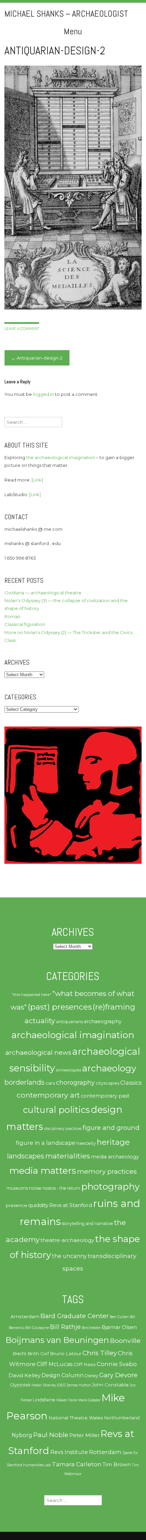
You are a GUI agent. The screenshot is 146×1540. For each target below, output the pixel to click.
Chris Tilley (100, 1353)
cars (50, 1083)
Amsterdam (25, 1316)
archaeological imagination (73, 1034)
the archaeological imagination (60, 457)
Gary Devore (118, 1375)
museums (17, 1188)
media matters (42, 1170)
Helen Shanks (44, 1385)
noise (35, 1188)
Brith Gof (38, 1353)
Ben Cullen (119, 1317)
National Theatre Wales (76, 1417)
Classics (131, 1082)
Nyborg (22, 1435)
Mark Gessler (89, 1400)
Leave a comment (21, 329)
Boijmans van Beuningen (57, 1340)
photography (110, 1186)
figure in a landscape (45, 1142)
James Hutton (79, 1385)
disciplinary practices (62, 1128)
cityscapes (107, 1083)
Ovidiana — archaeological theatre (42, 592)
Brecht (19, 1353)
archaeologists (68, 1070)
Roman (12, 616)
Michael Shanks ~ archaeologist (66, 13)
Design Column (62, 1375)
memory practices (107, 1171)
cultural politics (56, 1109)
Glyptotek (20, 1384)
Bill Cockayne (37, 1328)
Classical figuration (24, 624)
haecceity (86, 1143)
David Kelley (24, 1375)
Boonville (125, 1340)
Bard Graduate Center (74, 1316)
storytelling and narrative (87, 1223)
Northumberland (122, 1417)
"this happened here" (31, 994)
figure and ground (111, 1128)
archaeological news (38, 1052)
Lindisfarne (44, 1399)
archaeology (109, 1068)
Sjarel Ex (130, 1453)
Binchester (91, 1328)
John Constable (110, 1384)
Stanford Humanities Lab (29, 1465)
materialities (67, 1155)
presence (16, 1205)
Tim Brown (117, 1465)
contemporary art (48, 1094)
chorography (75, 1082)
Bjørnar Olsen (119, 1327)
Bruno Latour (65, 1353)
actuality (39, 1020)
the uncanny (69, 1256)
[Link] (37, 480)
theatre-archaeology (67, 1240)
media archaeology (115, 1157)
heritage (113, 1142)
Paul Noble (50, 1435)
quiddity (38, 1205)
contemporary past (105, 1096)
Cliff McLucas (54, 1364)
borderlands (24, 1082)
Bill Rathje (65, 1326)
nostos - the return (61, 1188)
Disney (91, 1375)
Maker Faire (66, 1400)
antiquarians (69, 1021)
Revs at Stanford (70, 1205)
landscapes (25, 1156)
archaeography (103, 1021)
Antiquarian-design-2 (36, 358)
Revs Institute (69, 1452)
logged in (43, 394)
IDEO (61, 1385)
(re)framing (114, 1007)
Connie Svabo (117, 1364)
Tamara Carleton (77, 1464)
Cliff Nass (84, 1364)
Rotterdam (105, 1452)
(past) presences (60, 1007)
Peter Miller (84, 1435)
